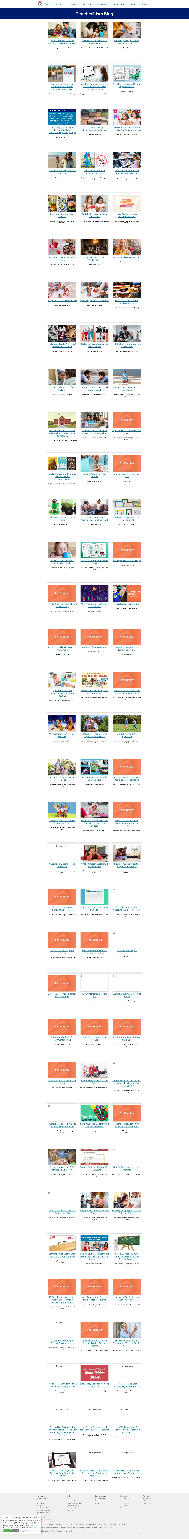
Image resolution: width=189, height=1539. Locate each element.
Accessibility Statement (43, 1519)
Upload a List (102, 5)
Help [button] (132, 5)
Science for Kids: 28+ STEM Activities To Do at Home (62, 1168)
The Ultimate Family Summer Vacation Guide (62, 172)
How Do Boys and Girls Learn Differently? (126, 1168)
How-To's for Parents (73, 1508)
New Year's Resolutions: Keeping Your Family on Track (94, 518)
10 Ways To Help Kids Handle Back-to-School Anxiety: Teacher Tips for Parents (62, 1300)
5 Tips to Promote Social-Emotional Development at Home (126, 823)
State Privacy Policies (105, 1527)
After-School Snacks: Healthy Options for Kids (62, 1211)
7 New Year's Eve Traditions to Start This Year (94, 605)
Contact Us (70, 1510)
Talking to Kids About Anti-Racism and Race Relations (126, 1125)
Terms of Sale (102, 1524)
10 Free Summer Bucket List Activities (62, 735)
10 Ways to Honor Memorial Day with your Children (94, 735)
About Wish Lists (41, 1505)
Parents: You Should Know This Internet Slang (94, 1168)
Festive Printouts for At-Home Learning (94, 562)
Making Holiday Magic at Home (127, 257)
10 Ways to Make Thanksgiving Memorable (62, 648)
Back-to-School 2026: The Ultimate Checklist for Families (62, 42)
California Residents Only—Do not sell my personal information (79, 1527)
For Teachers (40, 1501)
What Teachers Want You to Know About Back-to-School (94, 432)
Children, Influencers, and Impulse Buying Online (127, 172)
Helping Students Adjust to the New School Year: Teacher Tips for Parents (94, 1256)
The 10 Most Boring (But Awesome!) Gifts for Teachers (127, 908)
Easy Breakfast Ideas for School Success (94, 1211)
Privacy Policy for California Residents (47, 1527)
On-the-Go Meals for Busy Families (62, 215)
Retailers (97, 1501)
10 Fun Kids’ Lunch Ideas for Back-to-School (94, 42)
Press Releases (124, 1503)
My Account (146, 5)
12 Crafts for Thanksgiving (126, 604)
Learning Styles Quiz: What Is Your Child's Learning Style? (62, 1255)
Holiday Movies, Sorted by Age (127, 560)
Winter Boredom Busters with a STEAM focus (94, 865)
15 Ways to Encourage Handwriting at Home (62, 908)
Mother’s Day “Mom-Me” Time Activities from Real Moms (127, 778)
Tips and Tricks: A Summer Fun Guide (126, 432)
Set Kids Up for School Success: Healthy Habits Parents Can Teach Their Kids (127, 1083)
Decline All (15, 1531)
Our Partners (123, 1505)
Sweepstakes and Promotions (45, 1510)
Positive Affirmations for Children (62, 388)
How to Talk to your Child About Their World (62, 562)
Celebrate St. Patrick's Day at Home (62, 518)
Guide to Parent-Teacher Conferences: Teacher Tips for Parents (127, 1343)
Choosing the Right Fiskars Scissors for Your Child (126, 42)
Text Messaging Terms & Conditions (85, 1524)
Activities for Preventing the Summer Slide (94, 778)
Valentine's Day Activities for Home (62, 258)
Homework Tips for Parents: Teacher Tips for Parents (127, 1298)
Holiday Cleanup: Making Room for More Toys (62, 605)
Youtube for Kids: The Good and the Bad (94, 215)
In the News (123, 1501)
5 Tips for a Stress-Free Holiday (62, 300)
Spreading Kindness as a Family (94, 300)
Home (73, 4)
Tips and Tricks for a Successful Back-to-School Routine (62, 693)
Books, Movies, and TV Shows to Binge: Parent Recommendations (62, 477)
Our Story (123, 1498)
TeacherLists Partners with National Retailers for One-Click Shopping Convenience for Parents (62, 1431)
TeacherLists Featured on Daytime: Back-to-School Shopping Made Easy (62, 87)
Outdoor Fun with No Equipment (127, 735)
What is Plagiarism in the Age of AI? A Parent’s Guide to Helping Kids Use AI (94, 87)
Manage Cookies (25, 1531)
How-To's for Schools (73, 1505)
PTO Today (146, 1498)
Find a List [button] (86, 5)
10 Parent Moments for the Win (94, 995)
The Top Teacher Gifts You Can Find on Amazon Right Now (62, 1385)
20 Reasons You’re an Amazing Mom (62, 1081)
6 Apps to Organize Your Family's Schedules (126, 648)
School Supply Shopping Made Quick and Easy (62, 995)
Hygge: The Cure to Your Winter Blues (94, 258)
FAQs (69, 1498)
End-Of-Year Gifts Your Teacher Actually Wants (94, 172)
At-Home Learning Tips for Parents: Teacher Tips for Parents (94, 1343)
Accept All (7, 1531)
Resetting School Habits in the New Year (94, 908)
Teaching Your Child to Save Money (94, 475)
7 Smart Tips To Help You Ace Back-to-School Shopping (62, 1125)
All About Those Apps (127, 950)
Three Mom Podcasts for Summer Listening (62, 1038)
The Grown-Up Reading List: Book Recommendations (94, 128)
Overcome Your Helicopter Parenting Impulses (94, 951)
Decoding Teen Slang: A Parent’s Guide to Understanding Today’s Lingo (62, 130)
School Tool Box (147, 1503)
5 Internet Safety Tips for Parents (62, 951)
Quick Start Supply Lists (43, 1508)
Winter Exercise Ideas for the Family (94, 1081)
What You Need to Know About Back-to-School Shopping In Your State (94, 1473)
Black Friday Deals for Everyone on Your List (94, 1385)
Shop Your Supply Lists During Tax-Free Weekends (94, 1125)
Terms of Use (112, 1524)
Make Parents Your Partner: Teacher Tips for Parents (94, 1298)
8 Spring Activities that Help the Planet (62, 865)
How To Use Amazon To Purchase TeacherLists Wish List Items (127, 1430)
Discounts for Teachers (43, 1515)
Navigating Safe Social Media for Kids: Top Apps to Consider (127, 128)
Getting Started (71, 1501)
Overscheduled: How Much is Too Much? (126, 388)
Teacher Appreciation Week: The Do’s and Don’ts (62, 821)
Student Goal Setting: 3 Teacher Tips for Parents (62, 1341)
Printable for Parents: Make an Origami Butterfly (127, 85)
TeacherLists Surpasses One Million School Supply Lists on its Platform (62, 433)
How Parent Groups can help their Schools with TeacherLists (94, 1428)
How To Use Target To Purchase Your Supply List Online (62, 1473)
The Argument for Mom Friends (94, 1038)
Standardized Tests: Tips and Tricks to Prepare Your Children (94, 823)
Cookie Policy (123, 1524)
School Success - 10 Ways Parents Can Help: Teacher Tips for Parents (126, 1256)
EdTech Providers (100, 1498)
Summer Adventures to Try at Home (127, 995)
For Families (40, 1503)
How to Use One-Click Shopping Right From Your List (127, 1385)
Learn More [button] (118, 5)
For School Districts (42, 1498)
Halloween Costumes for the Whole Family (94, 345)
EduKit (145, 1501)
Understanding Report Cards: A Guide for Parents (126, 1211)
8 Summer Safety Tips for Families (62, 778)
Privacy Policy (69, 1524)
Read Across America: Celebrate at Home (127, 215)
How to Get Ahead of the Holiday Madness (126, 302)
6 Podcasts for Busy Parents (94, 647)
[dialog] (21, 1524)
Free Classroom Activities (44, 1512)
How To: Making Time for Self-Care (127, 475)
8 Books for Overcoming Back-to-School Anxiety (94, 692)
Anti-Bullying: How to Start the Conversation (127, 345)
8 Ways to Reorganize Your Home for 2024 (126, 518)
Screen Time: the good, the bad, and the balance (126, 865)
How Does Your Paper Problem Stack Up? (126, 1038)
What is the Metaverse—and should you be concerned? (127, 692)
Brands (97, 1503)
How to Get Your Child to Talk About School (94, 388)
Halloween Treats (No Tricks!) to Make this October (62, 345)
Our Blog (122, 1508)
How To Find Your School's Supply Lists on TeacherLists (126, 1471)
